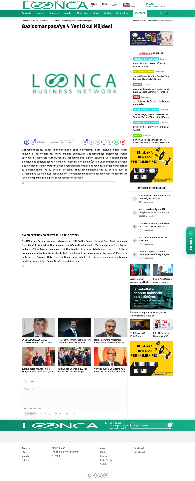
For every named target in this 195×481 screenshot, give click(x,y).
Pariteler (103, 464)
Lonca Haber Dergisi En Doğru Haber (36, 21)
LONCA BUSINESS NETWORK (65, 452)
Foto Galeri (139, 448)
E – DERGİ (140, 13)
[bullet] (60, 413)
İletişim (107, 13)
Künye (96, 13)
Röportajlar (82, 13)
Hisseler (103, 456)
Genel (56, 21)
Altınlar (102, 448)
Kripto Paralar (106, 460)
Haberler (40, 13)
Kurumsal (54, 13)
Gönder (30, 413)
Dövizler (103, 452)
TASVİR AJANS (58, 448)
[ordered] (56, 413)
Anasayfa (26, 13)
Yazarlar (68, 13)
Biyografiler (122, 13)
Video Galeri (139, 452)
